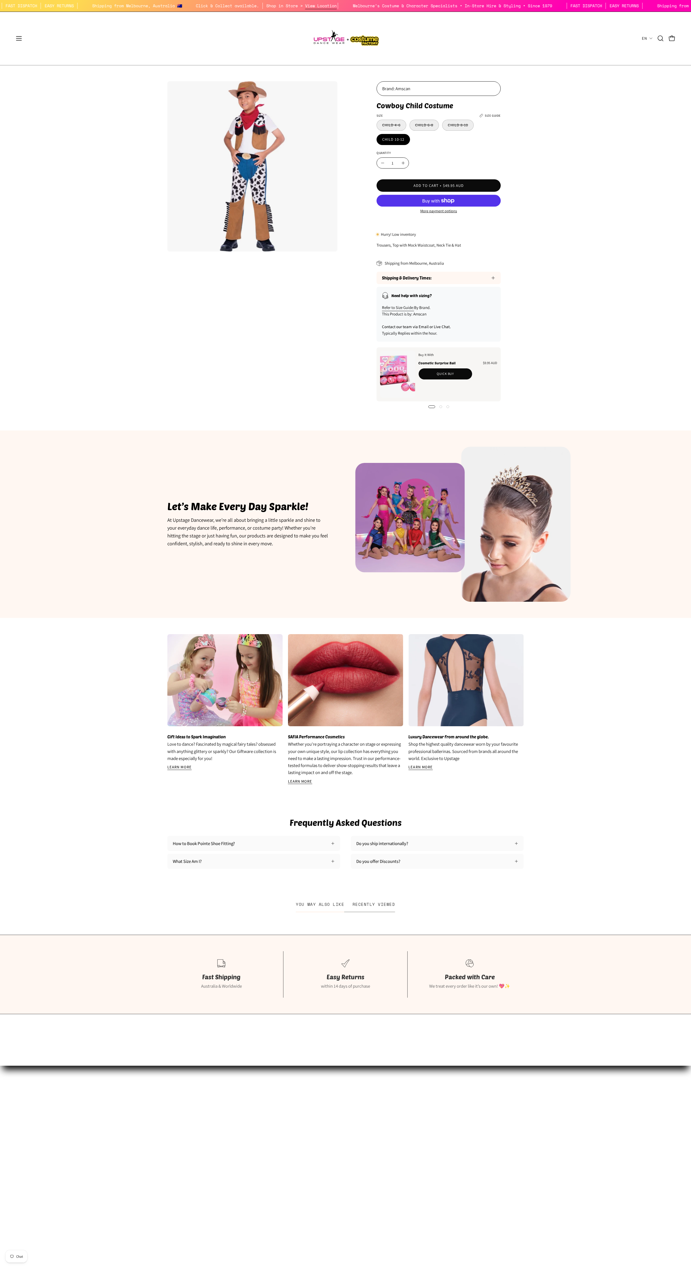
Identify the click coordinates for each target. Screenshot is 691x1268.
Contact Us (422, 1156)
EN (644, 38)
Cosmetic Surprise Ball (437, 363)
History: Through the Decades (317, 1109)
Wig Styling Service (307, 1147)
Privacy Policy (425, 1137)
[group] (345, 709)
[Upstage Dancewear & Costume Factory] (345, 38)
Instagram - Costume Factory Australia (325, 1156)
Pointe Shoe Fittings (186, 1119)
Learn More (179, 767)
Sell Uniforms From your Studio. (197, 1137)
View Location (363, 6)
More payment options (438, 210)
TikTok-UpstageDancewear (192, 1165)
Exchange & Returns (430, 1119)
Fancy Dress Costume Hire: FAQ (318, 1119)
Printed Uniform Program (191, 1128)
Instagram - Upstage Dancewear (196, 1156)
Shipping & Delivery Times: (407, 277)
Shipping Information (432, 1109)
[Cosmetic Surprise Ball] (397, 374)
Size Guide (177, 1109)
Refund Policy (425, 1128)
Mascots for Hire (305, 1128)
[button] (660, 38)
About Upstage (181, 1147)
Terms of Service (427, 1147)
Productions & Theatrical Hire (317, 1137)
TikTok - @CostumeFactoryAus (318, 1165)
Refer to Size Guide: (398, 307)
